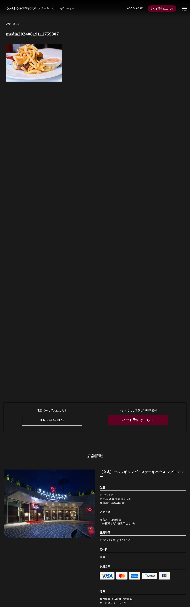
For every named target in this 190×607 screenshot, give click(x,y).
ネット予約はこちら (162, 8)
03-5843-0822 (135, 8)
